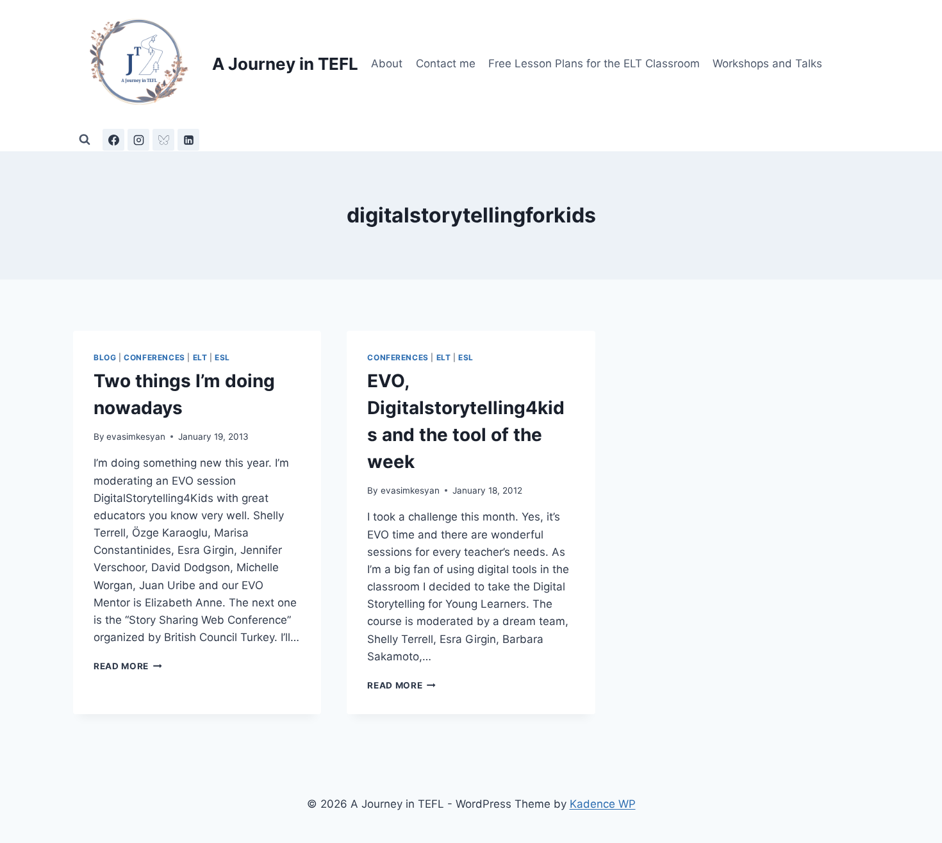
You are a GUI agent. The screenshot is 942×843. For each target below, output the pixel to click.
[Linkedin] (188, 140)
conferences (154, 357)
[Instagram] (138, 140)
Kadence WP (603, 803)
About (386, 63)
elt (200, 357)
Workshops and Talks (767, 63)
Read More (128, 666)
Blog (105, 357)
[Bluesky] (163, 140)
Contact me (445, 63)
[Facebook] (113, 140)
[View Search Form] (84, 139)
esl (222, 357)
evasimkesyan (135, 436)
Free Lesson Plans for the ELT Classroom (594, 63)
